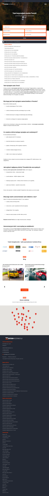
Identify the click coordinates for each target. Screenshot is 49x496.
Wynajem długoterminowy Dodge (9, 418)
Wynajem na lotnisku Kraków (12, 78)
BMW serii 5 (5, 479)
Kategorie (4, 345)
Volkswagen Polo (6, 455)
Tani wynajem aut (9, 48)
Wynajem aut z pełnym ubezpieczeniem (14, 56)
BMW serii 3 (5, 485)
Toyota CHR (5, 470)
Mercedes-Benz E (6, 469)
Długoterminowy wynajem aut (12, 46)
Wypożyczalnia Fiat (6, 410)
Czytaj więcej (24, 289)
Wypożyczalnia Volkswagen (8, 426)
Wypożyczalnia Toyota (7, 400)
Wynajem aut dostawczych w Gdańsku (14, 80)
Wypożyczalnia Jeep (7, 406)
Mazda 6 (4, 459)
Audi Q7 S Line (5, 492)
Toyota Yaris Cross (6, 452)
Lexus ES (4, 447)
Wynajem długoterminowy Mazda (9, 405)
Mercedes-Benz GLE (7, 449)
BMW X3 (4, 490)
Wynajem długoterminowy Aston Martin (10, 421)
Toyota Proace (5, 437)
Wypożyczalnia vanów (10, 67)
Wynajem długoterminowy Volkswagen (10, 428)
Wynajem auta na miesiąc (11, 54)
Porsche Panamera (6, 462)
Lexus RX (4, 484)
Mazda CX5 (5, 434)
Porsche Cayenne (6, 454)
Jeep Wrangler (5, 451)
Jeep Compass (5, 457)
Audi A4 (4, 442)
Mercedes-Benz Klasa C (7, 472)
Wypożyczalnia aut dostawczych (13, 71)
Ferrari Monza (5, 460)
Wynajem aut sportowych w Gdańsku (14, 82)
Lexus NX (4, 465)
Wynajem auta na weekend (11, 50)
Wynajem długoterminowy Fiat (8, 411)
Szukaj (24, 38)
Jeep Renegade (6, 467)
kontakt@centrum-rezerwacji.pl (9, 1)
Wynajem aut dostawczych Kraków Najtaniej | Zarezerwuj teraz (21, 77)
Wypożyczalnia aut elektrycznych (13, 69)
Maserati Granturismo (7, 441)
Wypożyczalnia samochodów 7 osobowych (15, 58)
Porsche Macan (6, 477)
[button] (30, 318)
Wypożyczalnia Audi (7, 401)
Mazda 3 (4, 487)
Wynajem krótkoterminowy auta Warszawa (16, 73)
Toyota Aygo (5, 444)
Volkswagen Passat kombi (8, 480)
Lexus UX (4, 474)
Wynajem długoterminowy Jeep (9, 408)
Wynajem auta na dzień (10, 52)
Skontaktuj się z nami (7, 343)
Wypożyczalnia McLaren (7, 423)
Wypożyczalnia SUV (9, 59)
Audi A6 (4, 439)
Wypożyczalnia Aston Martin (8, 420)
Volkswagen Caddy (6, 436)
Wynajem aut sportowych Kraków (13, 75)
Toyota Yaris (5, 489)
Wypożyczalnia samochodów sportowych (15, 63)
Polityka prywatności (12, 356)
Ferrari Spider (5, 475)
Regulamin (5, 356)
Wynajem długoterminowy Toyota (9, 430)
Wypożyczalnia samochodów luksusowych (15, 65)
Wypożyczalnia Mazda (7, 403)
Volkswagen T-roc (6, 464)
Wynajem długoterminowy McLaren (9, 425)
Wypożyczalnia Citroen (7, 413)
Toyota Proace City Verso (8, 446)
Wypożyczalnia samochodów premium (14, 61)
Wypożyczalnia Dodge (7, 416)
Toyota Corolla (5, 482)
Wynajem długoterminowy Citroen (9, 415)
